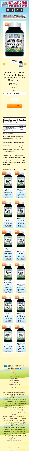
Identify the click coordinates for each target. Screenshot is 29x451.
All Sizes (14, 91)
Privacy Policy (14, 378)
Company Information (14, 377)
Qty (14, 97)
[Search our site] (21, 10)
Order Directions (14, 382)
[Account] (12, 10)
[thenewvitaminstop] (14, 4)
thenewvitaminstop (14, 447)
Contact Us (14, 375)
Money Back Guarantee (14, 388)
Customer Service (14, 386)
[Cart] (17, 10)
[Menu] (8, 10)
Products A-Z (14, 373)
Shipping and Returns (14, 384)
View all (24, 169)
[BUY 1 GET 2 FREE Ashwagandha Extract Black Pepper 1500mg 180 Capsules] (20, 64)
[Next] (25, 64)
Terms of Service (14, 380)
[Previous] (4, 64)
